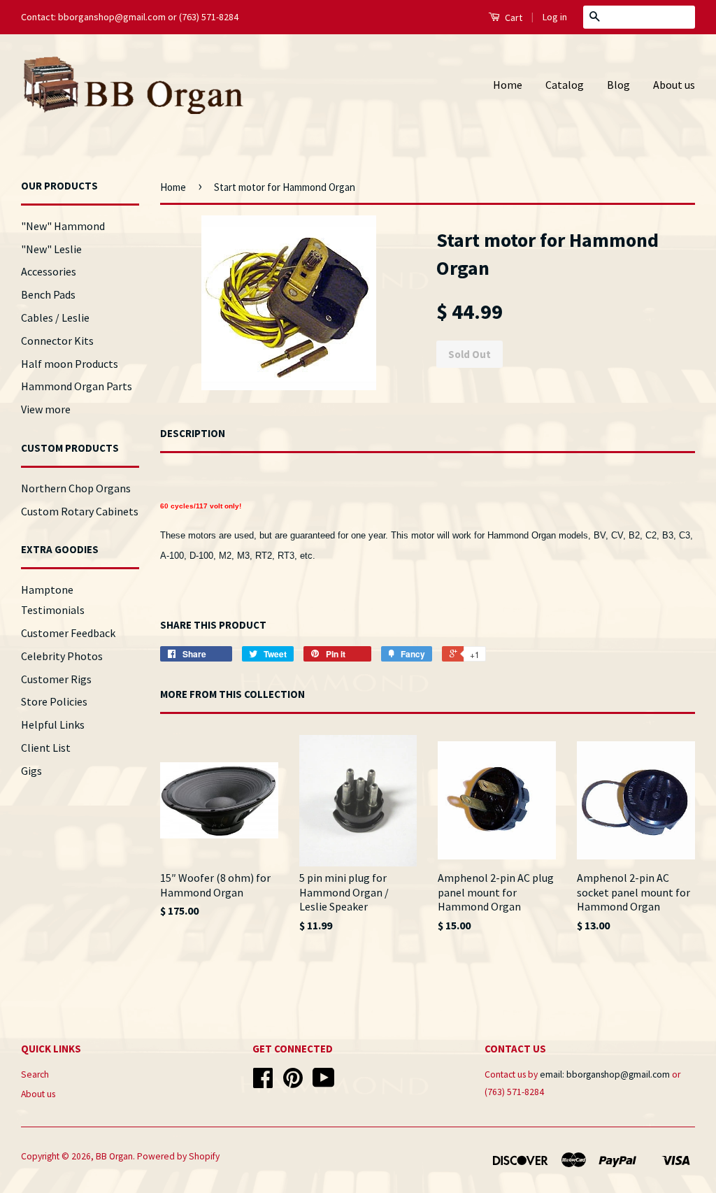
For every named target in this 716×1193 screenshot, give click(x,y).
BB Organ (114, 1156)
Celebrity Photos (62, 656)
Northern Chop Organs (76, 488)
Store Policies (54, 701)
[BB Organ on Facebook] (262, 1083)
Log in (555, 16)
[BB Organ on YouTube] (324, 1083)
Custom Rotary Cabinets (79, 511)
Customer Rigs (56, 679)
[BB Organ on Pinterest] (292, 1083)
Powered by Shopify (178, 1156)
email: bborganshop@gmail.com (605, 1074)
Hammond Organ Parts (76, 386)
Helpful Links (53, 724)
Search (35, 1074)
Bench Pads (48, 294)
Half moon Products (69, 364)
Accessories (48, 271)
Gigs (31, 771)
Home (507, 85)
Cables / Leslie (55, 317)
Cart (512, 17)
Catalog (564, 85)
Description (192, 433)
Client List (46, 748)
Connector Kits (57, 341)
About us (674, 85)
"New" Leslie (51, 249)
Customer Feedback (68, 633)
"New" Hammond (63, 226)
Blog (618, 85)
